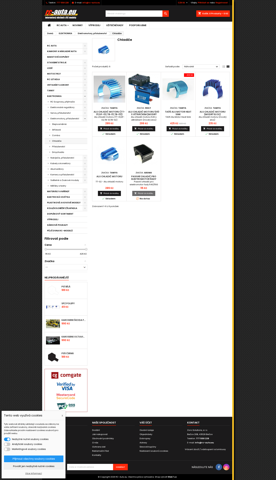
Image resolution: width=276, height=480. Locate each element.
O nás (95, 442)
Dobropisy (145, 438)
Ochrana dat (98, 446)
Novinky (78, 25)
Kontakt (193, 422)
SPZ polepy (68, 303)
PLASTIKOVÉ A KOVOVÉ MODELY (63, 202)
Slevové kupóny (148, 446)
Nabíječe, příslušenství (62, 157)
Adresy (143, 442)
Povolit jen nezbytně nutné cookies (33, 466)
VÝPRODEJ (94, 25)
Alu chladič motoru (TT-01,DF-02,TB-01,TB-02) (109, 113)
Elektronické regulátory (62, 107)
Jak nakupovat (99, 434)
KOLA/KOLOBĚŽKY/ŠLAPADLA (62, 208)
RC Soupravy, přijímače (62, 101)
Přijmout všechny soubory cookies (33, 459)
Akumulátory (57, 169)
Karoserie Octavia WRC (73, 336)
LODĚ (50, 68)
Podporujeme (137, 25)
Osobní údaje (147, 430)
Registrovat (222, 2)
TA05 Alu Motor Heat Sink (178, 113)
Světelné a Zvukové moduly (64, 180)
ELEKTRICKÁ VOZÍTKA (58, 197)
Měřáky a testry (58, 185)
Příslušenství (58, 146)
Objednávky (146, 434)
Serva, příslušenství (60, 112)
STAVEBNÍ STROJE (56, 62)
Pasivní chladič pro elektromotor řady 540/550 (143, 179)
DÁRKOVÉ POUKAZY (57, 225)
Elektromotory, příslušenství (64, 118)
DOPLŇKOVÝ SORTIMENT (60, 213)
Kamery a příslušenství (62, 174)
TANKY (50, 90)
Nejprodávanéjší (57, 277)
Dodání (96, 430)
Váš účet (146, 422)
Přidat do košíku (109, 128)
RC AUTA (62, 25)
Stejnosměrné (59, 124)
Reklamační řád (100, 450)
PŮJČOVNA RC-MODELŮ (60, 230)
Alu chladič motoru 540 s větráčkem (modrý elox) (143, 114)
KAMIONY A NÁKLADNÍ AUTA (62, 51)
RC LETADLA (53, 79)
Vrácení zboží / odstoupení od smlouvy (205, 449)
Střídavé (56, 129)
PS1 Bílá (65, 286)
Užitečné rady (114, 25)
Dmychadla (58, 152)
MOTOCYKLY (54, 73)
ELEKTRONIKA (54, 96)
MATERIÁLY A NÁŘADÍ (58, 191)
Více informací (33, 473)
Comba (56, 135)
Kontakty (96, 455)
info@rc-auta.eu (91, 2)
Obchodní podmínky (103, 438)
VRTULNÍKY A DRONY (58, 84)
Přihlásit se (203, 2)
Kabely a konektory (60, 163)
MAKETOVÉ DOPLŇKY (58, 56)
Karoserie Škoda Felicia (73, 320)
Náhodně (201, 67)
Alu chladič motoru (109, 176)
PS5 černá (67, 353)
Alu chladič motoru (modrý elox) (213, 113)
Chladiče (56, 140)
